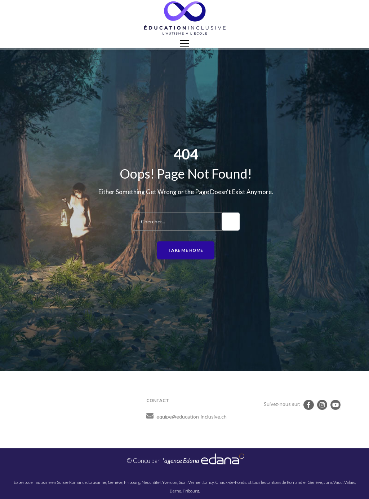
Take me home (185, 250)
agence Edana (181, 460)
